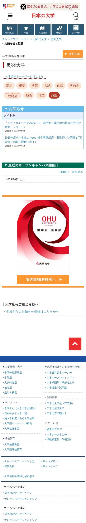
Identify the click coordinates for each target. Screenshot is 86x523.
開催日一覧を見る (72, 172)
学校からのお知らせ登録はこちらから (32, 311)
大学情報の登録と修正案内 (19, 476)
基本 (9, 85)
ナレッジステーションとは (19, 461)
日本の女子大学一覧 (15, 413)
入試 (47, 85)
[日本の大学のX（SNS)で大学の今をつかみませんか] (49, 4)
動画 (29, 95)
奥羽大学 (56, 39)
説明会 (12, 95)
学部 (26, 33)
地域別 (59, 33)
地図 (41, 95)
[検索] (76, 15)
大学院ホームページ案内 (18, 423)
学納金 (74, 85)
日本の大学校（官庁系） (60, 403)
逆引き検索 (10, 392)
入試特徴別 (10, 382)
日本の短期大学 (55, 408)
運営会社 (9, 466)
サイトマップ (50, 466)
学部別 (8, 377)
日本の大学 (43, 15)
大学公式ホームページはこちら (24, 76)
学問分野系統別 (13, 372)
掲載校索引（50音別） (59, 439)
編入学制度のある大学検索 (19, 418)
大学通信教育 (11, 444)
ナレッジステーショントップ (20, 498)
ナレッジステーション (15, 39)
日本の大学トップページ (18, 492)
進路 (60, 85)
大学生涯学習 (11, 428)
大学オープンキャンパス (60, 377)
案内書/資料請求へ (41, 279)
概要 (22, 85)
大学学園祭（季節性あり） (62, 382)
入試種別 (43, 33)
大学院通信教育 (13, 449)
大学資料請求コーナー (59, 372)
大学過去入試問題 (57, 387)
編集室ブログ (54, 429)
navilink (10, 15)
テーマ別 (76, 33)
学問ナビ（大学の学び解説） (20, 408)
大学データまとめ (57, 434)
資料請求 (74, 53)
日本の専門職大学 (57, 413)
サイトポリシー (51, 461)
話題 (54, 95)
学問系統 (9, 33)
